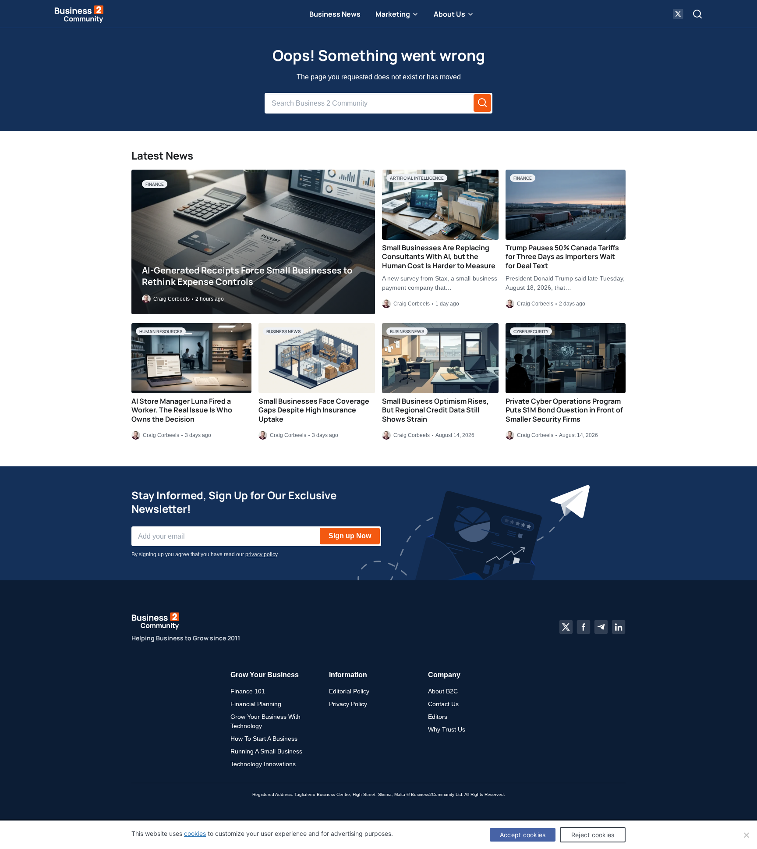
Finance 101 (247, 691)
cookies (195, 833)
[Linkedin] (619, 627)
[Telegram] (601, 627)
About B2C (443, 691)
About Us (449, 14)
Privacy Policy (348, 703)
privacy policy (261, 554)
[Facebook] (584, 627)
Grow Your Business (264, 674)
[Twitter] (566, 627)
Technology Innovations (263, 763)
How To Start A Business (263, 738)
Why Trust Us (446, 729)
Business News (335, 14)
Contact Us (443, 703)
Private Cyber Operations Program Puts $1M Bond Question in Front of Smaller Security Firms (564, 410)
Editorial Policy (349, 691)
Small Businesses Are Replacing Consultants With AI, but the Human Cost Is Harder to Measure (438, 257)
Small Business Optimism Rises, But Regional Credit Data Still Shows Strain (435, 410)
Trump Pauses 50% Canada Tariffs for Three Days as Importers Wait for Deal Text (562, 257)
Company (444, 674)
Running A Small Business (266, 751)
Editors (437, 716)
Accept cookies (523, 834)
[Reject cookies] (746, 835)
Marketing (392, 14)
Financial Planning (255, 703)
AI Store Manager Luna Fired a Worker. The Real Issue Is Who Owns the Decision (181, 410)
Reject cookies (593, 834)
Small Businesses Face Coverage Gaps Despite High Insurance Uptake (313, 410)
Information (348, 674)
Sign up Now (350, 536)
